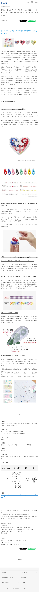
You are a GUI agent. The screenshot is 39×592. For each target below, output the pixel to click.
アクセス (22, 582)
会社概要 (4, 572)
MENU (36, 3)
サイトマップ (23, 572)
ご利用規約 (23, 577)
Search (28, 3)
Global (31, 3)
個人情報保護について (7, 577)
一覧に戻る (19, 559)
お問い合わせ (5, 582)
